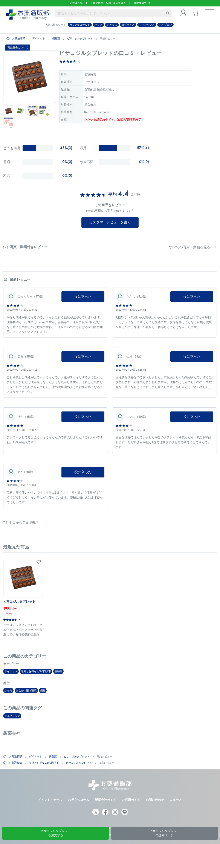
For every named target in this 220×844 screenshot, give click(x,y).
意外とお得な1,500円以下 (36, 671)
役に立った (83, 296)
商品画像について (18, 47)
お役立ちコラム (78, 799)
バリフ (98, 24)
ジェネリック (12, 715)
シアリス (112, 24)
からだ (8, 690)
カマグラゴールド (79, 24)
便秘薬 (56, 38)
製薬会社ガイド (105, 799)
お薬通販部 (18, 38)
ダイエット (38, 38)
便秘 (42, 690)
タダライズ (128, 24)
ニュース (176, 799)
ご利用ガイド (131, 799)
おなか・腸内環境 (26, 690)
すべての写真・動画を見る (189, 247)
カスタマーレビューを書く (110, 222)
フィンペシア (146, 24)
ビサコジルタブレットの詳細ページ (165, 833)
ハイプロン (165, 24)
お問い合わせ (155, 799)
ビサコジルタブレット (80, 38)
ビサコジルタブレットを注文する (56, 833)
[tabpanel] (29, 77)
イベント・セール (50, 799)
